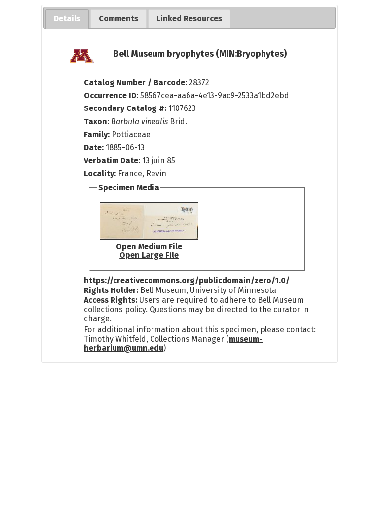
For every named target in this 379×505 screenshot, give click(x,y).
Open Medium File (149, 246)
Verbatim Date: (112, 160)
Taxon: (96, 121)
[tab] (67, 19)
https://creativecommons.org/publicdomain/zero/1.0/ (187, 280)
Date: (94, 147)
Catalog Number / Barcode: (136, 82)
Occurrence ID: (112, 95)
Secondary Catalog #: (125, 108)
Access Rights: (110, 300)
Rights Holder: (111, 290)
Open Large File (149, 255)
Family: (97, 134)
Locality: (100, 173)
